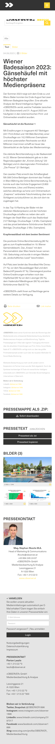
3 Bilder (23, 53)
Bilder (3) (12, 453)
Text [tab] (7, 47)
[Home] (9, 5)
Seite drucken (14, 306)
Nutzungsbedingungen (18, 642)
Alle (6, 38)
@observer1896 (15, 384)
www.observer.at (27, 578)
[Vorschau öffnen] (27, 469)
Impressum (12, 649)
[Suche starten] (47, 23)
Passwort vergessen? (17, 628)
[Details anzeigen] (49, 484)
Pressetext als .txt (27, 435)
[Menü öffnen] (47, 5)
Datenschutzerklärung (18, 646)
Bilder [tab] (15, 47)
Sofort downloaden (29, 415)
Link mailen (46, 306)
